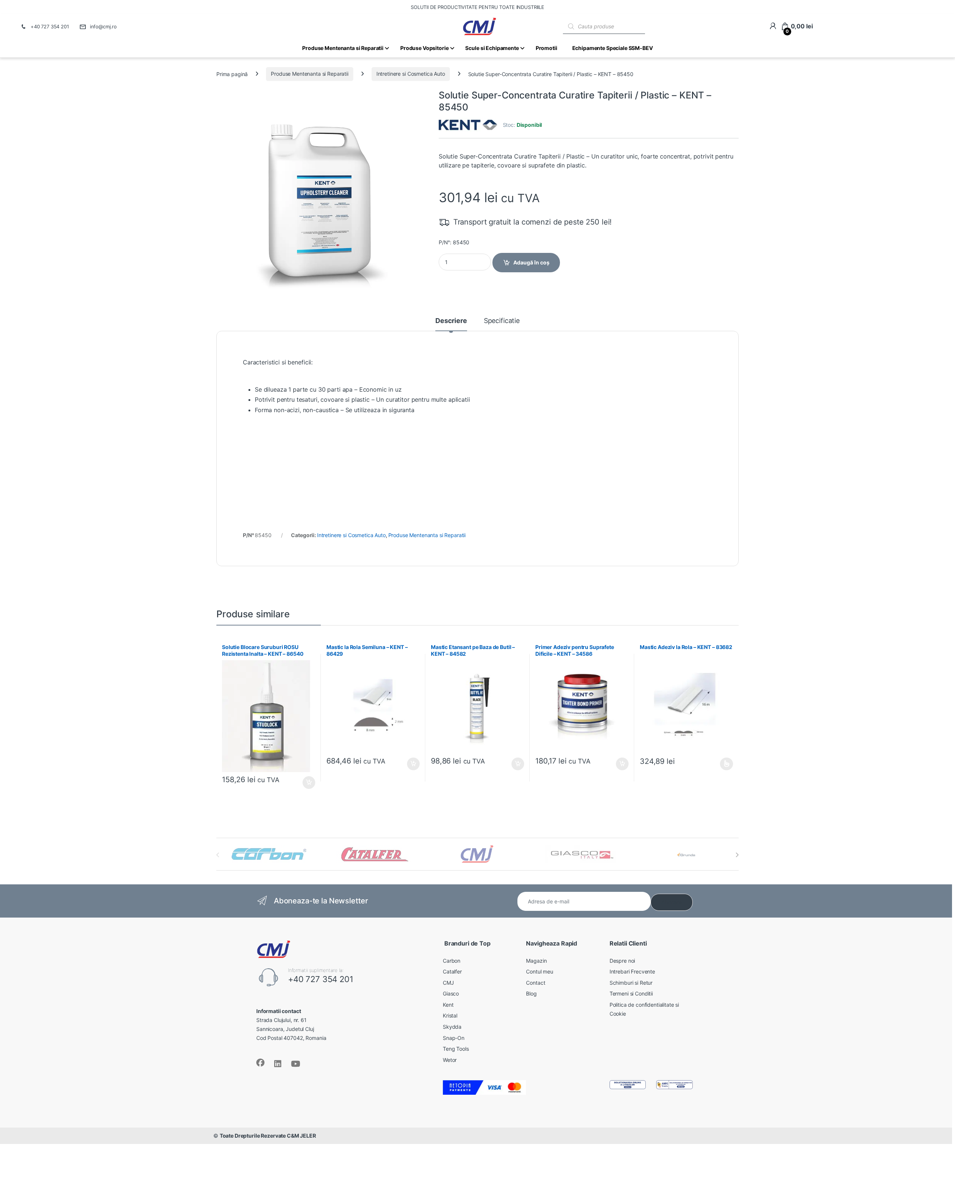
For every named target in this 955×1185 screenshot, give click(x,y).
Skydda (452, 1026)
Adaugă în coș (531, 262)
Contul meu (539, 971)
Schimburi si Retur (631, 982)
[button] (421, 103)
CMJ (448, 982)
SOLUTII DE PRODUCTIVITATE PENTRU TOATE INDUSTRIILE (477, 7)
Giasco (451, 993)
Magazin (536, 960)
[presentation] (737, 855)
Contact (535, 982)
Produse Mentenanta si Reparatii (309, 73)
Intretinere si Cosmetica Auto (410, 73)
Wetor (450, 1060)
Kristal (450, 1015)
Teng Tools (456, 1049)
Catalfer (452, 971)
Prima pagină (232, 73)
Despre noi (622, 960)
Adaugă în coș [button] (306, 782)
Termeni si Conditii (631, 993)
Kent (448, 1004)
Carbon (451, 960)
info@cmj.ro (103, 26)
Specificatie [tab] (502, 321)
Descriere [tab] (451, 321)
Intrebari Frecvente (632, 971)
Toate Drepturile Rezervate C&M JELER (268, 1135)
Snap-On (453, 1038)
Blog (531, 993)
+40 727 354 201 (50, 26)
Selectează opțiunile (719, 764)
